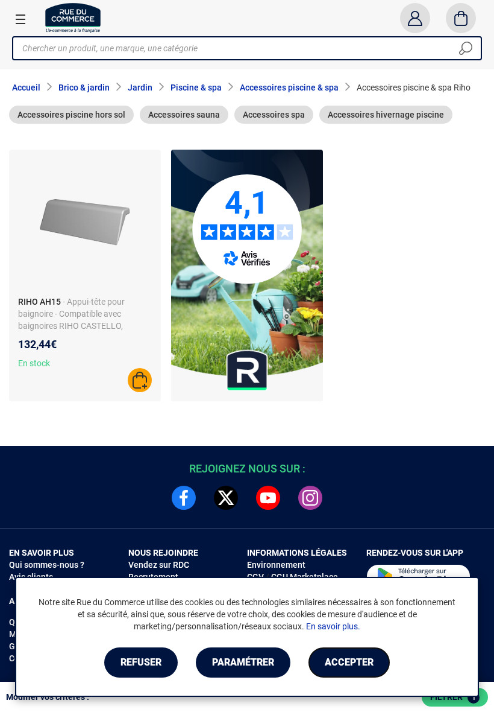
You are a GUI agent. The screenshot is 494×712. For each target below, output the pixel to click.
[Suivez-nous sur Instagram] (310, 498)
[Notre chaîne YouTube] (268, 498)
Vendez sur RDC (158, 565)
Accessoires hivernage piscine (386, 114)
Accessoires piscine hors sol (71, 114)
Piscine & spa (196, 87)
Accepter (349, 662)
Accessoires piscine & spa (289, 87)
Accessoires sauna (184, 114)
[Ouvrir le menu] (20, 19)
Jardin (140, 87)
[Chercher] (465, 48)
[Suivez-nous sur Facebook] (184, 498)
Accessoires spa (274, 114)
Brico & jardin (84, 87)
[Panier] (461, 18)
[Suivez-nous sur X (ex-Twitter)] (226, 498)
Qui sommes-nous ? (46, 565)
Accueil (26, 87)
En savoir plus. (333, 626)
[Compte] (415, 18)
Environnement (276, 565)
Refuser (140, 662)
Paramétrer (243, 662)
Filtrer (453, 697)
